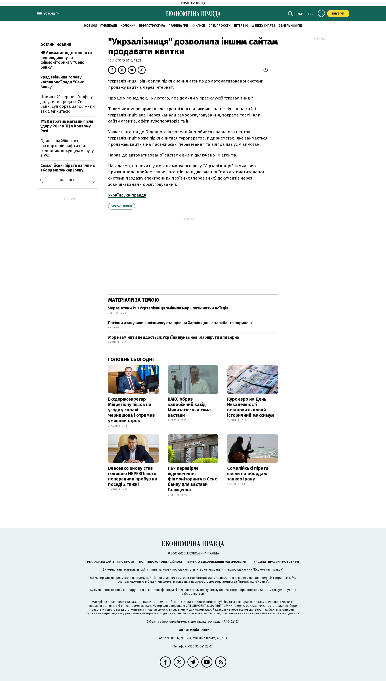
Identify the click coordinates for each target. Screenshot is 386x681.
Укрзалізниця (121, 206)
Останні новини (55, 44)
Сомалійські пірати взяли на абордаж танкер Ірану (247, 473)
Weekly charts (263, 25)
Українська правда (127, 195)
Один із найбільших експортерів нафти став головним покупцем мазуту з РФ (67, 148)
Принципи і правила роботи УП (274, 561)
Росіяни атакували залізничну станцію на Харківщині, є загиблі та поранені (180, 322)
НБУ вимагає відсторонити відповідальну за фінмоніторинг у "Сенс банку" (66, 60)
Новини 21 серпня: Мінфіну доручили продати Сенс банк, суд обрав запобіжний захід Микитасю (67, 104)
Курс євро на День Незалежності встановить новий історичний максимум (250, 407)
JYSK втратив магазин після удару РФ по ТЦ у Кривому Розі (66, 126)
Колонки (127, 25)
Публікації (108, 25)
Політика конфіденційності (161, 561)
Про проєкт (126, 561)
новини (90, 25)
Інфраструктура (152, 25)
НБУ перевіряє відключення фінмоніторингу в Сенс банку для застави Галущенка (192, 478)
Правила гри (178, 25)
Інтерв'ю (241, 25)
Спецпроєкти (220, 25)
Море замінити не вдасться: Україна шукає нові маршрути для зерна (173, 337)
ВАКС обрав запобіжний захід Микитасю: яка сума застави (189, 407)
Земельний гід (290, 25)
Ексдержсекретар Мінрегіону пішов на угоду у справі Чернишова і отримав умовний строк (131, 409)
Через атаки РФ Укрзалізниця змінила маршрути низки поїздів (168, 308)
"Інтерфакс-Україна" (211, 578)
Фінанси (198, 25)
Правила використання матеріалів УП (216, 561)
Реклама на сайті (100, 561)
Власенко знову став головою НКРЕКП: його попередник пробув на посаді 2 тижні (132, 476)
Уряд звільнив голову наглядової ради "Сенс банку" (62, 82)
